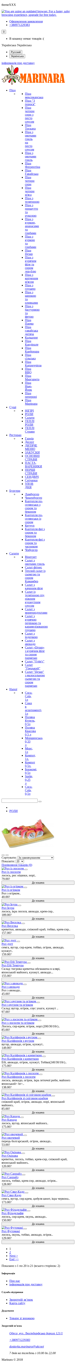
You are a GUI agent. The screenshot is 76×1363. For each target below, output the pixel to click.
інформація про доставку (18, 63)
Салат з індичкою (31, 635)
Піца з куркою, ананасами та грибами (32, 226)
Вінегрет (31, 557)
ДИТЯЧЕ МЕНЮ (31, 447)
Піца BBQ (28, 370)
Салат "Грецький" (32, 666)
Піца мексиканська (34, 95)
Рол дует (7, 943)
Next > (13, 1255)
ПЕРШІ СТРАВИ (31, 471)
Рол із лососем (11, 872)
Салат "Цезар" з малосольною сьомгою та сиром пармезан (35, 678)
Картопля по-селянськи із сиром (34, 518)
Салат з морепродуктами (36, 610)
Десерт (29, 442)
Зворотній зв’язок (21, 1299)
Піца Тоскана (30, 126)
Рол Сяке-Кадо (11, 1195)
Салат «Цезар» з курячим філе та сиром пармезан (35, 653)
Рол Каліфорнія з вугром (18, 1040)
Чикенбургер (33, 497)
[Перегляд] (26, 869)
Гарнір (29, 438)
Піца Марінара (31, 402)
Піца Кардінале (31, 342)
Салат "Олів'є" (34, 661)
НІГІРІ (29, 410)
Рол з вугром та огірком (17, 1004)
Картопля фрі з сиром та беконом (35, 532)
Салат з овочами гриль (35, 562)
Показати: (8, 861)
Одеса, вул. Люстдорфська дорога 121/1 (36, 1333)
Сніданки (31, 480)
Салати (29, 417)
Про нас (14, 1281)
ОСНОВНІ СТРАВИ (32, 457)
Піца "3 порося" (30, 102)
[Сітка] (3, 855)
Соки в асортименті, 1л (33, 708)
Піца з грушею (30, 287)
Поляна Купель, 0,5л (30, 720)
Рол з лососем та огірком (18, 1022)
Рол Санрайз (10, 1177)
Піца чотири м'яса (29, 191)
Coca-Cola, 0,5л (28, 790)
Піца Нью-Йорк (28, 386)
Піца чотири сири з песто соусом (29, 114)
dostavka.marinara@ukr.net (26, 1346)
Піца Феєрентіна (32, 165)
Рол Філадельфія (12, 1213)
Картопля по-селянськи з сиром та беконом (34, 506)
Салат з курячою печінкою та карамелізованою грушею (36, 623)
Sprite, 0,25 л (29, 780)
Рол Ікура (8, 908)
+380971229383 (19, 25)
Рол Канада (9, 1119)
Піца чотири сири (29, 181)
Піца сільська (30, 356)
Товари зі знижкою (21, 1318)
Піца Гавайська (31, 172)
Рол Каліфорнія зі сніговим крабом (25, 1098)
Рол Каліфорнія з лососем (18, 1076)
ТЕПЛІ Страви (30, 429)
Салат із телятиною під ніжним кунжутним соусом (34, 598)
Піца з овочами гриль (30, 156)
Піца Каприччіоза (33, 363)
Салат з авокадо (30, 642)
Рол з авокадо (11, 986)
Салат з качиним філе (34, 586)
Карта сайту (17, 1303)
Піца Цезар (29, 252)
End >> (14, 1259)
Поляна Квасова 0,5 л (30, 731)
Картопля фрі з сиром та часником (35, 543)
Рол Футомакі (11, 1231)
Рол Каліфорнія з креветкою (20, 1058)
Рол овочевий (11, 1137)
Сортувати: (9, 857)
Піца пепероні (31, 395)
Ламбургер (32, 494)
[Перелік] (7, 855)
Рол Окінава (10, 1155)
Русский (16, 52)
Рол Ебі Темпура (13, 965)
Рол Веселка (10, 925)
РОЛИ (29, 414)
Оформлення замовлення (26, 21)
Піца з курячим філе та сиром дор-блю (30, 264)
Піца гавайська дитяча (31, 330)
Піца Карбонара (32, 349)
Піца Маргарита (32, 377)
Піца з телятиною (32, 200)
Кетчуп (29, 525)
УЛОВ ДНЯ (29, 485)
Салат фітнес (33, 567)
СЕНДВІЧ (32, 476)
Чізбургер (31, 550)
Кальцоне (31, 337)
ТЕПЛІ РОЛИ (29, 422)
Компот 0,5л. (30, 764)
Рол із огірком (11, 890)
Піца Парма (29, 321)
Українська (17, 56)
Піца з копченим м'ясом (31, 278)
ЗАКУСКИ (32, 452)
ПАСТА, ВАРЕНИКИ (33, 464)
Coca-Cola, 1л (28, 696)
